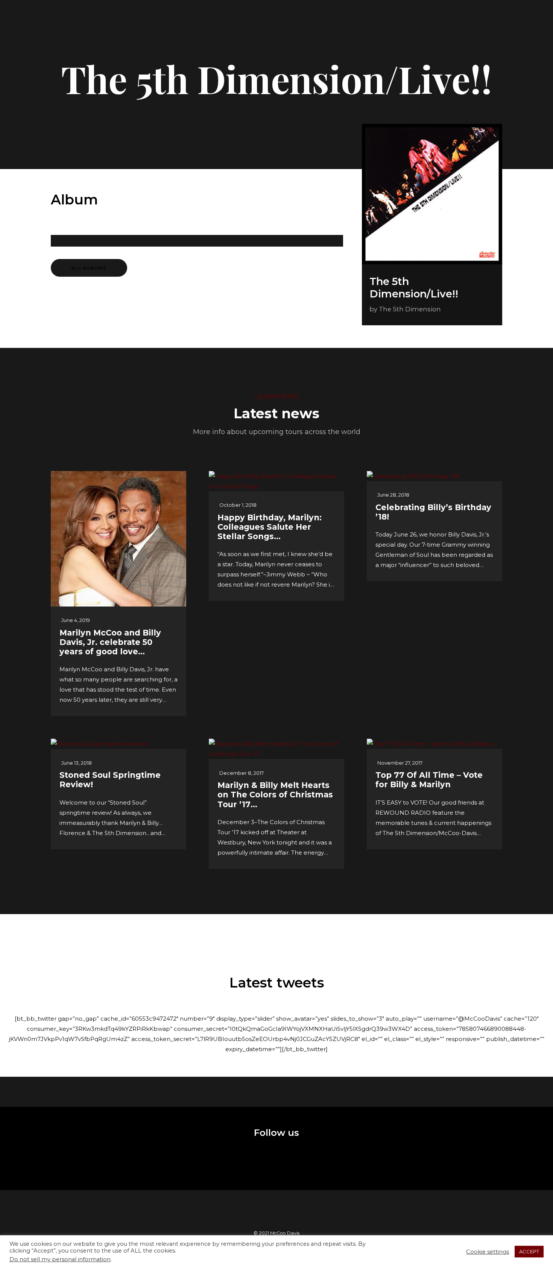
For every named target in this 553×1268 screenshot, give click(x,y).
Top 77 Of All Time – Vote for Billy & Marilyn (429, 779)
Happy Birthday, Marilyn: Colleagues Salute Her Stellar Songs (269, 527)
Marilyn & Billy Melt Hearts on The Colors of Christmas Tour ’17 (275, 794)
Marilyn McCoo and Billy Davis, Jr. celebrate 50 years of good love (110, 642)
